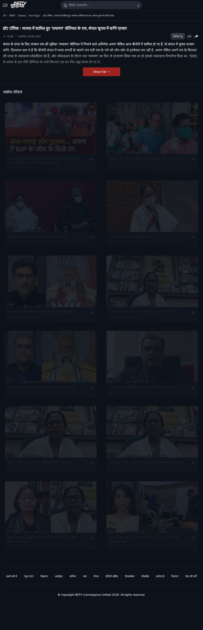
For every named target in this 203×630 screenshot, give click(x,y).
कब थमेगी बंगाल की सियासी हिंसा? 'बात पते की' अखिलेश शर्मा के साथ (141, 387)
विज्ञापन (44, 576)
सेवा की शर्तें (191, 576)
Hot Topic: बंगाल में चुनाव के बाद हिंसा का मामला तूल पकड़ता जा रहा (41, 387)
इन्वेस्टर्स (160, 576)
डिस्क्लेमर (129, 576)
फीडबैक (145, 576)
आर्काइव (59, 576)
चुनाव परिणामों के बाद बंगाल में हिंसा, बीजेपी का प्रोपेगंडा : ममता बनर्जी (40, 462)
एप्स (85, 576)
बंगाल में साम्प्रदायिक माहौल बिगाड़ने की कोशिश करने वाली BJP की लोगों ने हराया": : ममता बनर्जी (43, 539)
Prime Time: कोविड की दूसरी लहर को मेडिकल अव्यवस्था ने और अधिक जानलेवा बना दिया (143, 539)
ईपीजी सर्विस (112, 576)
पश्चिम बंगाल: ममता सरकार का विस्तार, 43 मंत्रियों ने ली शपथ (37, 236)
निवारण (174, 576)
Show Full (100, 71)
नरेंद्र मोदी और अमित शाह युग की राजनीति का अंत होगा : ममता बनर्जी (141, 311)
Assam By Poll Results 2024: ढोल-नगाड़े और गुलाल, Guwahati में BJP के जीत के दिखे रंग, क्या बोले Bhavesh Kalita (43, 160)
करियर (73, 576)
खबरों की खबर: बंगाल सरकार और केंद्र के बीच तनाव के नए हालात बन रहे (42, 311)
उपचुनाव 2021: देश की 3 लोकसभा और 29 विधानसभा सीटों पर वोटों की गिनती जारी (146, 160)
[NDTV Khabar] (19, 4)
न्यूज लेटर (29, 576)
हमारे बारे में (11, 576)
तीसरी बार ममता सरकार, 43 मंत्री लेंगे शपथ (130, 236)
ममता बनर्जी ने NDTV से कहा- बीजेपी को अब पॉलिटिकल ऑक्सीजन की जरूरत (146, 462)
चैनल (96, 576)
